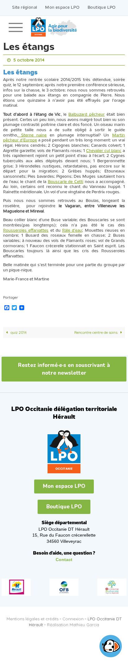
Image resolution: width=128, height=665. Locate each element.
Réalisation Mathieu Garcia (73, 623)
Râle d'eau (72, 229)
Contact (64, 558)
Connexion (73, 617)
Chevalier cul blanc (103, 149)
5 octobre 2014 (28, 59)
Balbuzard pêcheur (86, 113)
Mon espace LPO (62, 7)
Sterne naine (32, 134)
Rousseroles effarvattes (25, 229)
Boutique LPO (102, 7)
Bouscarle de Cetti (65, 180)
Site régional (24, 7)
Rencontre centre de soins (96, 330)
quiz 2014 (18, 330)
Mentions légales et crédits (32, 617)
